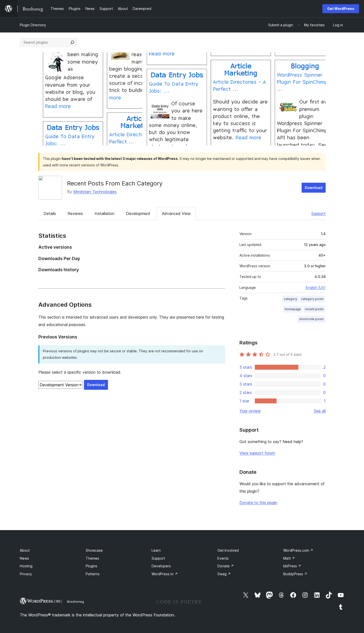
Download (313, 187)
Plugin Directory (33, 25)
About (25, 550)
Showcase (94, 550)
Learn (156, 550)
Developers (161, 566)
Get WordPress (340, 8)
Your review (250, 410)
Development (138, 213)
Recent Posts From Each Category (114, 183)
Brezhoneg (75, 601)
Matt (289, 558)
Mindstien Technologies (95, 191)
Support (318, 213)
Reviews (75, 213)
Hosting (26, 566)
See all (320, 410)
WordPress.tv (165, 574)
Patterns (93, 574)
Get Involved (228, 550)
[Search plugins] (72, 42)
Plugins (91, 566)
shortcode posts (311, 319)
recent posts (314, 309)
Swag (224, 574)
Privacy (26, 574)
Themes (92, 558)
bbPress (292, 566)
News (24, 558)
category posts (312, 299)
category (290, 299)
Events (223, 558)
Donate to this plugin (258, 502)
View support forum (257, 453)
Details (50, 213)
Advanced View (176, 213)
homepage (293, 309)
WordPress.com (298, 550)
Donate (225, 566)
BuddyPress (295, 574)
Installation (104, 213)
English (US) (316, 287)
